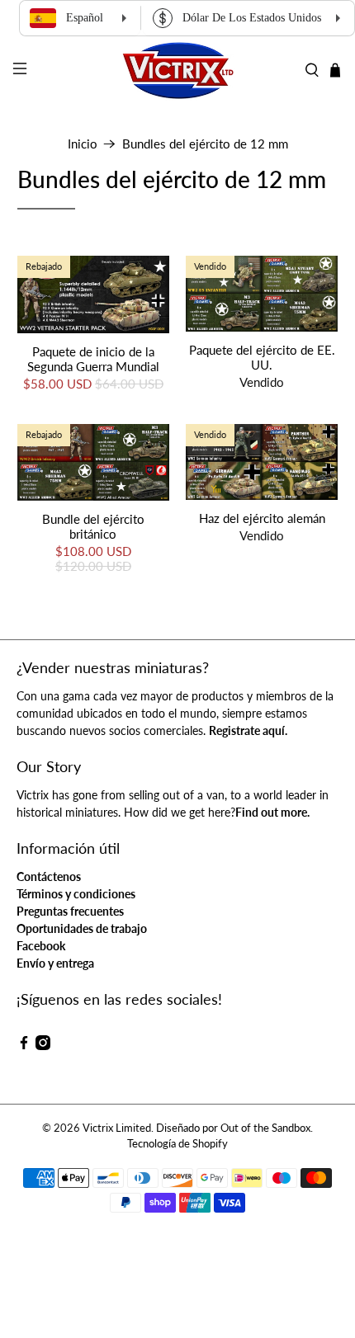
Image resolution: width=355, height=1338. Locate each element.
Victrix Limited (117, 1128)
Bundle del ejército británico (93, 526)
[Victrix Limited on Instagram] (43, 1046)
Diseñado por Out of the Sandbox (233, 1128)
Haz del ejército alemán (262, 518)
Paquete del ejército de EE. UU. (262, 357)
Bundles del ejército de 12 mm (205, 144)
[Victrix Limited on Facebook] (24, 1046)
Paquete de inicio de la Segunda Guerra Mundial (93, 359)
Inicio (82, 144)
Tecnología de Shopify (177, 1144)
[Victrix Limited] (178, 70)
